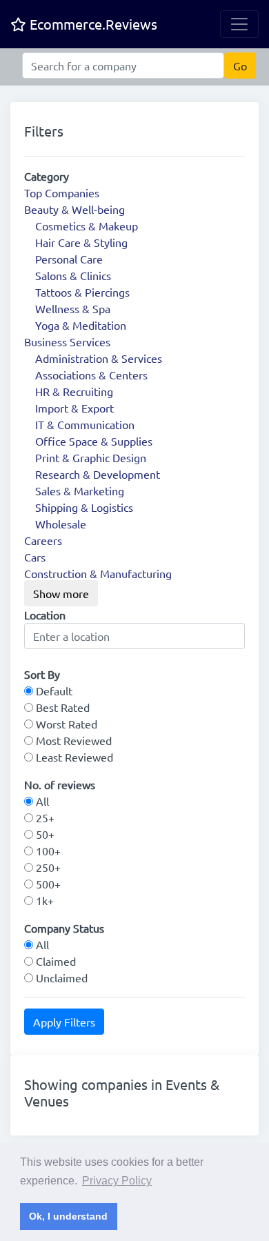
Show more (61, 593)
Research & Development (97, 474)
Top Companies (61, 192)
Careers (43, 540)
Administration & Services (98, 358)
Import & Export (74, 408)
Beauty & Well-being (74, 209)
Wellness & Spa (72, 308)
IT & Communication (84, 424)
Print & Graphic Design (90, 457)
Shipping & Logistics (84, 507)
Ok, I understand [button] (68, 1216)
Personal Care (69, 259)
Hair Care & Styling (81, 242)
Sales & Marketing (79, 490)
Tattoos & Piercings (82, 292)
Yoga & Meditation (80, 325)
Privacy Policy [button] (117, 1181)
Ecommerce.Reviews (91, 23)
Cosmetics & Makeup (86, 225)
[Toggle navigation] (239, 24)
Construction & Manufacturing (98, 573)
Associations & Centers (91, 374)
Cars (35, 557)
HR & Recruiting (74, 391)
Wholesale (60, 523)
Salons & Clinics (73, 275)
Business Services (67, 341)
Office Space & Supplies (93, 441)
